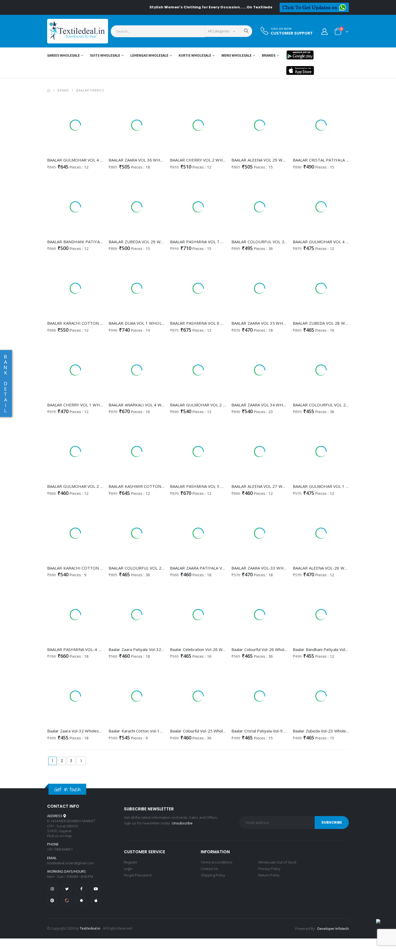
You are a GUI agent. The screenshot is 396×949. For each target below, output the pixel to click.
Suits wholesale (105, 55)
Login (128, 868)
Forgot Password (137, 875)
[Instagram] (52, 889)
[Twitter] (67, 889)
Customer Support (292, 33)
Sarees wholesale (63, 55)
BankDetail (5, 383)
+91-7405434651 (60, 849)
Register (130, 862)
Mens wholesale (236, 55)
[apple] (96, 900)
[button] (341, 32)
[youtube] (96, 889)
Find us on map (59, 835)
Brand (63, 90)
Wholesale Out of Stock (277, 862)
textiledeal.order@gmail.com (70, 863)
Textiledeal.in (90, 928)
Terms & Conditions (216, 862)
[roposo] (67, 900)
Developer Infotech (333, 928)
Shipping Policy (213, 875)
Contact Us (209, 868)
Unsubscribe (182, 823)
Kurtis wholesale (195, 55)
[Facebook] (81, 889)
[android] (81, 900)
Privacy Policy (269, 868)
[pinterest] (52, 900)
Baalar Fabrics (90, 90)
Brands (268, 55)
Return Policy (269, 875)
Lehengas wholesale (149, 55)
